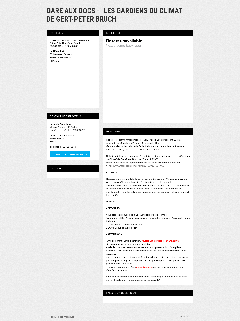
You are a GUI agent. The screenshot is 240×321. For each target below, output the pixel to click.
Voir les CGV (184, 317)
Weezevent (69, 316)
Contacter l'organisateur (70, 154)
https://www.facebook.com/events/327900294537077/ (136, 165)
